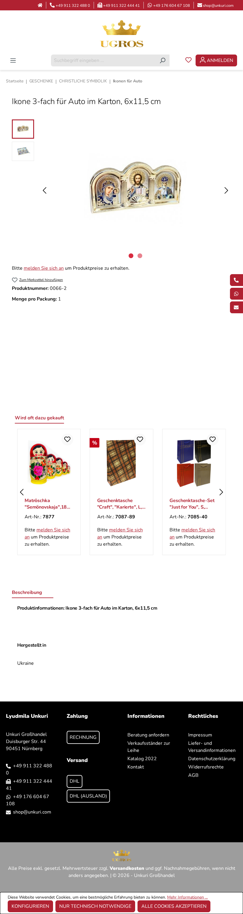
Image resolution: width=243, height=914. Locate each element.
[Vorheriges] (44, 190)
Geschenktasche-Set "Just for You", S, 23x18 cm (192, 503)
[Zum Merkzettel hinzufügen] (67, 439)
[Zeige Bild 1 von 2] (131, 255)
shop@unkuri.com (218, 5)
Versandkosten (127, 868)
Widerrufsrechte (206, 767)
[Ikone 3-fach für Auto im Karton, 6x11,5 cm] (135, 190)
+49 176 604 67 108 (171, 5)
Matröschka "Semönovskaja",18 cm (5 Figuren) (46, 503)
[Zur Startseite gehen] (121, 33)
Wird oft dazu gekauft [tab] (39, 418)
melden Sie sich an (44, 268)
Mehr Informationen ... (187, 897)
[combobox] (103, 60)
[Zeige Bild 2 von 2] (140, 255)
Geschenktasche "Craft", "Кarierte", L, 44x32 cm (119, 503)
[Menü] (13, 60)
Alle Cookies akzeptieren (174, 906)
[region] (121, 190)
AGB (193, 775)
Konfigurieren (30, 906)
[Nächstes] (226, 190)
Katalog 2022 (142, 758)
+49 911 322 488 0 (73, 5)
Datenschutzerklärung (211, 758)
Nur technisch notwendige (95, 906)
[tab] (32, 592)
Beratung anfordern (148, 735)
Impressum (200, 735)
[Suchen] (163, 60)
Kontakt (135, 767)
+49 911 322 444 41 (121, 5)
